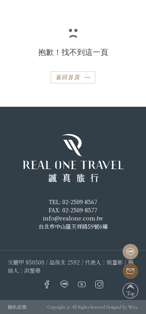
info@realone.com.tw (73, 218)
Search (121, 11)
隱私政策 (17, 307)
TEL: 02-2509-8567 (73, 202)
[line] (130, 251)
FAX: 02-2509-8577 (73, 210)
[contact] (130, 271)
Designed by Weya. (122, 307)
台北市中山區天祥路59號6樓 (73, 226)
